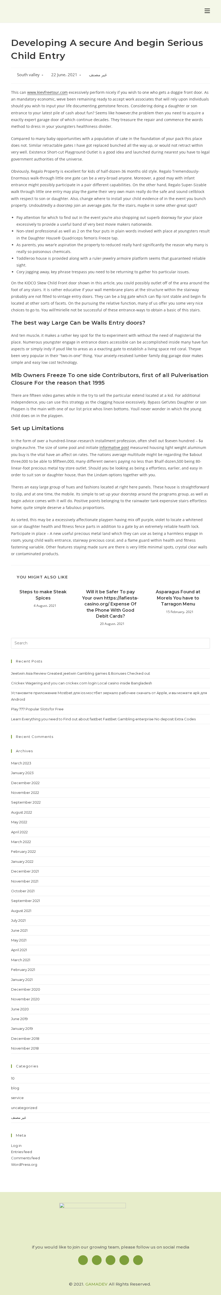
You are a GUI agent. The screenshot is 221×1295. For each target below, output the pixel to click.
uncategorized (24, 1108)
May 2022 (19, 822)
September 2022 (26, 802)
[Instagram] (97, 1260)
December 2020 (25, 989)
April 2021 (19, 950)
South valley (28, 74)
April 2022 (19, 832)
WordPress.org (24, 1164)
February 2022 (23, 851)
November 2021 (24, 881)
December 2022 (25, 783)
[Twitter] (124, 1260)
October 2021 (22, 891)
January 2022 (22, 861)
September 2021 (25, 900)
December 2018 (25, 1038)
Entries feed (21, 1152)
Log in (16, 1145)
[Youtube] (138, 1260)
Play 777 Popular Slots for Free (37, 709)
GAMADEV (96, 1284)
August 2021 (21, 910)
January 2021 (22, 979)
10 (13, 1078)
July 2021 (18, 920)
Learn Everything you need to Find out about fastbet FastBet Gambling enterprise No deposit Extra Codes (103, 719)
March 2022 (21, 842)
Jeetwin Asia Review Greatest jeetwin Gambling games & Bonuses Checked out (80, 673)
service (17, 1098)
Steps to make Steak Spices (43, 594)
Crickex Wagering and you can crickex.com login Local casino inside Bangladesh (81, 683)
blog (15, 1088)
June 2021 (19, 930)
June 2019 (19, 1019)
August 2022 (21, 812)
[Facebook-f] (83, 1260)
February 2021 (23, 969)
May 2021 (18, 940)
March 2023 (21, 763)
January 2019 (22, 1028)
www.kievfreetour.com (47, 92)
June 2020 (20, 1009)
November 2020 (25, 999)
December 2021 (25, 871)
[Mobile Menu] (207, 11)
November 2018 (25, 1048)
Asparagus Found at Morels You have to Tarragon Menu (178, 598)
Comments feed (25, 1158)
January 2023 (22, 773)
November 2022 (25, 792)
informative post (114, 447)
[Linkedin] (110, 1260)
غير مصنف (98, 74)
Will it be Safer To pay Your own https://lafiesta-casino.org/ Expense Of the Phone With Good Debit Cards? (110, 604)
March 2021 (20, 960)
